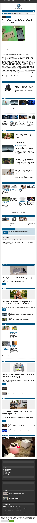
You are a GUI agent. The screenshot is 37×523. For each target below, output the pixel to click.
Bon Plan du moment (5, 82)
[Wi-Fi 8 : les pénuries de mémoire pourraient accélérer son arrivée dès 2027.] (4, 431)
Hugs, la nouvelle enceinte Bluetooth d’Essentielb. (22, 225)
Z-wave (34, 185)
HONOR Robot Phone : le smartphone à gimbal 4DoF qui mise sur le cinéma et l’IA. (22, 109)
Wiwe (22, 24)
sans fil (14, 24)
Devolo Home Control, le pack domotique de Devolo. (31, 187)
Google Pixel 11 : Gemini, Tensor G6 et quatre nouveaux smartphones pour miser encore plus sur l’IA (14, 124)
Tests (7, 352)
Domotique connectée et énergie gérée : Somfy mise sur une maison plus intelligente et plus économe (5, 333)
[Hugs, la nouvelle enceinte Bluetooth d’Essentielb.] (23, 220)
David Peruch (20, 84)
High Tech (7, 201)
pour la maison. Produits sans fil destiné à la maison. (5, 203)
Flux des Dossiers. (6, 470)
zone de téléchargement (7, 0)
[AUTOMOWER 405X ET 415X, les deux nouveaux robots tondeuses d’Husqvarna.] (6, 200)
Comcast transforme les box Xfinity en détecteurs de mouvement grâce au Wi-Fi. (17, 412)
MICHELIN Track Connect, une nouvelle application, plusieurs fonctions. (13, 224)
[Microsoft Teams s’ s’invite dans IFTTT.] (23, 188)
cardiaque (10, 24)
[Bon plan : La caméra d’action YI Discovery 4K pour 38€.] (6, 220)
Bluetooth (6, 24)
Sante (17, 24)
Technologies (4, 352)
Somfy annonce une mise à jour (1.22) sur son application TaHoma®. (31, 203)
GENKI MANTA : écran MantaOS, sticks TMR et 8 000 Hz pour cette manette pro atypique (18, 375)
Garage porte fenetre (5, 189)
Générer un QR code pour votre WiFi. (8, 478)
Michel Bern (7, 42)
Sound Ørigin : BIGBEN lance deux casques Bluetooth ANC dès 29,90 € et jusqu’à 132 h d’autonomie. (23, 136)
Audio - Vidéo (12, 105)
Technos (13, 0)
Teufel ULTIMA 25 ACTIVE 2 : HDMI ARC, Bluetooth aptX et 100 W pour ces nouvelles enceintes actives (24, 172)
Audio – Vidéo (4, 130)
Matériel (3, 347)
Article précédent (15, 212)
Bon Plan (20, 201)
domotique (4, 182)
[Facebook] (23, 0)
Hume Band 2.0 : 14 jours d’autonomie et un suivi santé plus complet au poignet (19, 388)
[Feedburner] (33, 0)
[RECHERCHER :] (30, 13)
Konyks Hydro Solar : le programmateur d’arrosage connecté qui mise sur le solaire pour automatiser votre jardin (14, 335)
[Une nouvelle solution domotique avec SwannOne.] (14, 188)
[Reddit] (28, 0)
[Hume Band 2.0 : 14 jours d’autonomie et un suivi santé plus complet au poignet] (4, 389)
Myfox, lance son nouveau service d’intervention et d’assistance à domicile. (13, 199)
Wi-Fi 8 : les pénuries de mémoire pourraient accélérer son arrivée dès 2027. (19, 430)
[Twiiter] (24, 0)
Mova (5, 347)
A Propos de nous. (6, 485)
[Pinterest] (31, 0)
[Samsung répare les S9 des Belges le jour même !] (31, 220)
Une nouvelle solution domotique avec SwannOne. (14, 191)
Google (14, 120)
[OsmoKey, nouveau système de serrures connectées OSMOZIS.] (6, 188)
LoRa (6, 190)
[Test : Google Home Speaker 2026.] (5, 499)
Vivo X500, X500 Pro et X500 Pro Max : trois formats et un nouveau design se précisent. (5, 123)
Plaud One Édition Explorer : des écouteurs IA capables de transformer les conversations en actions (14, 110)
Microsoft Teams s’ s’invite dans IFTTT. (22, 191)
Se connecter (5, 463)
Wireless (19, 24)
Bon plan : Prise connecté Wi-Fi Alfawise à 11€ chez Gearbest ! (22, 204)
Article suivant (22, 212)
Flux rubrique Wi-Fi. (6, 474)
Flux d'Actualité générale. (7, 469)
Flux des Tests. (5, 471)
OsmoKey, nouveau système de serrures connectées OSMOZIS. (5, 192)
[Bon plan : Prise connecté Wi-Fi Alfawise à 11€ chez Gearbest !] (23, 200)
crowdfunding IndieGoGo (28, 77)
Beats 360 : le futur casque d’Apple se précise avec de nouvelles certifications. (23, 160)
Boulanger (10, 2)
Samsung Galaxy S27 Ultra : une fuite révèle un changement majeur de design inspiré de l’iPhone (31, 109)
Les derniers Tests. (6, 490)
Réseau (4, 398)
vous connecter (9, 239)
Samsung (28, 119)
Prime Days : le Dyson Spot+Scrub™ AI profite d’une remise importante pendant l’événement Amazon (23, 87)
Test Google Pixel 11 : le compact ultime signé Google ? (18, 277)
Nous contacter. (5, 484)
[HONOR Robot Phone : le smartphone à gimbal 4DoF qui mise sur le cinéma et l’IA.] (23, 104)
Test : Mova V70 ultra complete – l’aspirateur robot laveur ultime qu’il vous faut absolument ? (5, 355)
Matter (16, 346)
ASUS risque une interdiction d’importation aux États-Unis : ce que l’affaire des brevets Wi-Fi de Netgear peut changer (21, 426)
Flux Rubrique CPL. (6, 473)
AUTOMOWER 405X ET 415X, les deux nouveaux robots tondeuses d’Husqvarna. (5, 207)
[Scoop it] (34, 0)
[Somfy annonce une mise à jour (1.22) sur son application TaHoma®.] (31, 200)
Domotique (3, 190)
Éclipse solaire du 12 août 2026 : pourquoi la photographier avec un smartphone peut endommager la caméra (22, 122)
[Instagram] (26, 0)
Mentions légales (5, 488)
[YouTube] (29, 0)
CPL (27, 185)
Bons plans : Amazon (5, 2)
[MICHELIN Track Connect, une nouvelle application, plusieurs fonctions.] (14, 220)
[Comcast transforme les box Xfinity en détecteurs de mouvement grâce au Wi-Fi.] (18, 408)
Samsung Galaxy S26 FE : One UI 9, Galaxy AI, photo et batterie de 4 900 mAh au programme (5, 109)
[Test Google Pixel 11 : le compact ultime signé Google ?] (18, 274)
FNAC (13, 2)
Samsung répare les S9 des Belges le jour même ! (31, 224)
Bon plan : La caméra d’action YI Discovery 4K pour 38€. (5, 225)
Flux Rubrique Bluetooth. (7, 472)
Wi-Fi (8, 190)
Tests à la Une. (5, 264)
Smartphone (4, 98)
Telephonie (6, 120)
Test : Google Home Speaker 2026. (14, 498)
